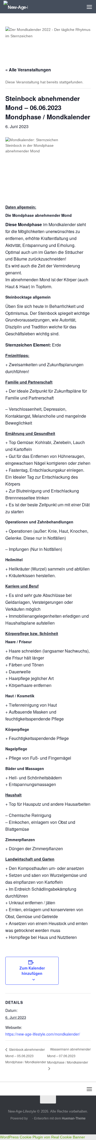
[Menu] (89, 6)
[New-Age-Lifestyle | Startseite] (19, 7)
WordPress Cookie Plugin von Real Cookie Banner (42, 1137)
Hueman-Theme (74, 1118)
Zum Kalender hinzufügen (32, 970)
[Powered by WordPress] (30, 1118)
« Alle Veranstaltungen (28, 70)
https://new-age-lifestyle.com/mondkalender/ (42, 1034)
